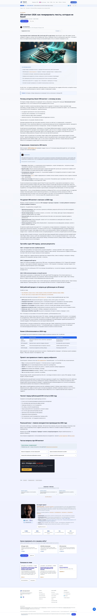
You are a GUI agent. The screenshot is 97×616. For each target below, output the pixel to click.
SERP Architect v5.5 (32, 148)
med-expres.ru (64, 512)
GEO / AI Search (53, 595)
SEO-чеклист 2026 (54, 600)
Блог (54, 2)
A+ (75, 5)
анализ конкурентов (32, 71)
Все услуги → (33, 580)
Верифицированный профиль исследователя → (47, 520)
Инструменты (53, 597)
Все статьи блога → (24, 580)
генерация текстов (31, 480)
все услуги (72, 435)
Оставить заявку (24, 555)
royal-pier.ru (52, 512)
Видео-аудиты (67, 518)
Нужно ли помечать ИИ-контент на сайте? (58, 451)
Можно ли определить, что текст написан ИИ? (30, 451)
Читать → (23, 577)
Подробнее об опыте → (42, 526)
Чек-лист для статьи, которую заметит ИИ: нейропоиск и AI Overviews (37, 294)
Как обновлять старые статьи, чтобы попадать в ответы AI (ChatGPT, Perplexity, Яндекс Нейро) (43, 292)
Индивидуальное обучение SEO (25, 607)
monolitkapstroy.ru (57, 512)
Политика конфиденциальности (64, 611)
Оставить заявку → (67, 597)
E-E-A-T (32, 175)
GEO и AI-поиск (43, 2)
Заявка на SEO (73, 2)
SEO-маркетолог (44, 607)
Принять (73, 614)
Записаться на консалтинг (51, 446)
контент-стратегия (39, 480)
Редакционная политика (46, 611)
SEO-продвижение (41, 360)
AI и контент (28, 8)
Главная (21, 8)
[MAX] (70, 5)
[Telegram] (68, 5)
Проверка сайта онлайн (67, 607)
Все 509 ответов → (48, 496)
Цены (57, 2)
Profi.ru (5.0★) (59, 519)
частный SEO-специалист (49, 506)
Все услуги (40, 592)
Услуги (48, 2)
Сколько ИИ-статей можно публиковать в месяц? (31, 455)
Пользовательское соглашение (55, 611)
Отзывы (63, 518)
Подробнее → (62, 571)
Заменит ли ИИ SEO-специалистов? (57, 455)
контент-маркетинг (63, 435)
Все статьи (32, 21)
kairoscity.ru (39, 513)
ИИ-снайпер (27, 608)
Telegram (66, 595)
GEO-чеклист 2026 (54, 602)
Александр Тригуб (40, 506)
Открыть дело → (27, 469)
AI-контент (25, 480)
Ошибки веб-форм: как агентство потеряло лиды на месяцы (43, 5)
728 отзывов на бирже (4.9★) (51, 519)
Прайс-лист (32, 555)
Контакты (64, 2)
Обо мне (60, 2)
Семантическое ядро (42, 597)
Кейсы (51, 2)
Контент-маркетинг (64, 567)
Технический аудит (42, 595)
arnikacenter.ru (70, 512)
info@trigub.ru (67, 592)
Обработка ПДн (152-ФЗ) (73, 611)
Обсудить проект (24, 21)
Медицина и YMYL (35, 2)
